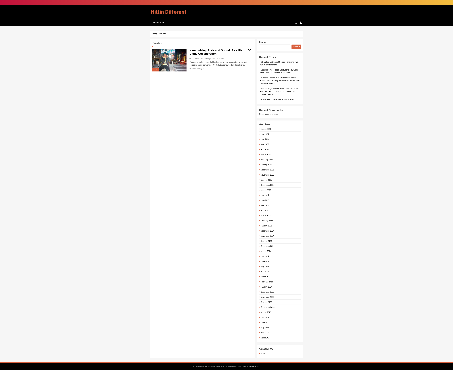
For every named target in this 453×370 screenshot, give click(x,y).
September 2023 (268, 307)
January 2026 (266, 164)
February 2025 (267, 221)
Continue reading (195, 69)
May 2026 (265, 144)
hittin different (168, 12)
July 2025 (265, 195)
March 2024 (266, 277)
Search (262, 42)
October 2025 (266, 180)
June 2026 (265, 139)
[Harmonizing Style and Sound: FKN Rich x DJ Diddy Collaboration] (169, 60)
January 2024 (266, 287)
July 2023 (265, 317)
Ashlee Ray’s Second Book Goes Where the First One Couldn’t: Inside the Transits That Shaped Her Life (279, 91)
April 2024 (265, 271)
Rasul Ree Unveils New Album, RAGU (277, 99)
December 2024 (267, 231)
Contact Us (158, 23)
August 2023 (266, 312)
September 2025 (268, 185)
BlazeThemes (254, 366)
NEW (155, 70)
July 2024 (265, 256)
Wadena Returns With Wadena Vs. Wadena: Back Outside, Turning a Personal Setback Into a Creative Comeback (280, 80)
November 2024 (267, 236)
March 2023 (266, 338)
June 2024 (265, 261)
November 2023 (267, 297)
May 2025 (265, 205)
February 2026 (267, 159)
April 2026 (265, 149)
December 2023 (267, 292)
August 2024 (266, 251)
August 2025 (266, 190)
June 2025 (265, 200)
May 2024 (265, 266)
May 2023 (265, 327)
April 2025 (265, 210)
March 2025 (266, 215)
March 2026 (266, 154)
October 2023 (266, 302)
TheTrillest (195, 59)
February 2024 (267, 282)
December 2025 (267, 170)
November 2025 (267, 175)
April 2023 (265, 333)
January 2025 (266, 226)
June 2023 (265, 322)
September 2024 (268, 246)
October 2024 (266, 241)
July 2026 (265, 134)
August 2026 (266, 129)
